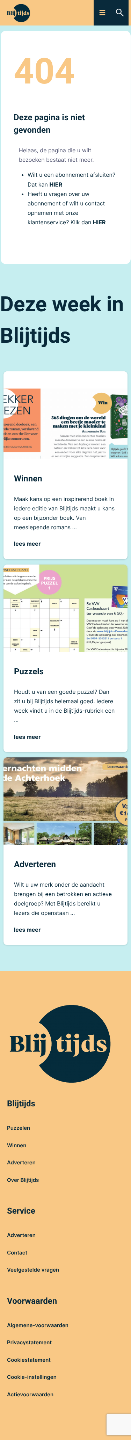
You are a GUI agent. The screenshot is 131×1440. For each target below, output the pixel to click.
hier (55, 184)
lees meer (27, 543)
